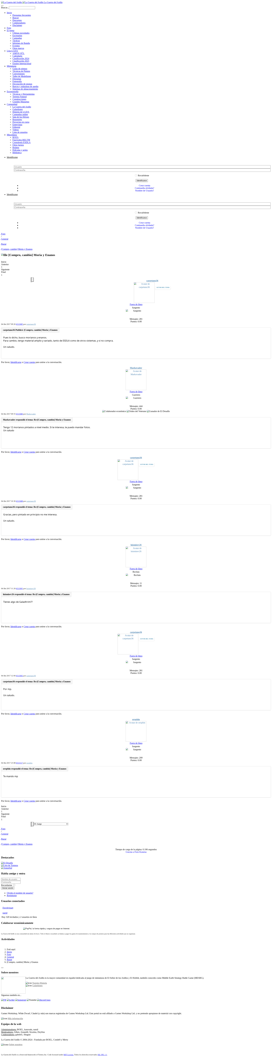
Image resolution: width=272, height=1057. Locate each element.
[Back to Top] (2, 967)
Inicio (9, 12)
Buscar (15, 18)
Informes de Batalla (21, 43)
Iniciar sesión (7, 888)
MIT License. (69, 1055)
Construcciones (19, 99)
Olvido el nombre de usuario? (20, 893)
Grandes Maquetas (20, 101)
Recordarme (6, 885)
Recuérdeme (143, 175)
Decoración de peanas (22, 84)
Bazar (3, 244)
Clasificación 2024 (20, 58)
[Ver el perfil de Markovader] (136, 374)
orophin (136, 719)
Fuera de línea (136, 304)
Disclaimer (17, 25)
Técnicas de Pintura (21, 71)
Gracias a (130, 852)
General (4, 239)
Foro (9, 28)
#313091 (19, 588)
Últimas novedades (20, 33)
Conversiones (18, 74)
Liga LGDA (12, 51)
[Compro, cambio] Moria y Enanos (16, 249)
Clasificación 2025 (20, 61)
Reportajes (17, 119)
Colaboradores (19, 23)
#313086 (19, 414)
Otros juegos (18, 145)
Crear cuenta (144, 185)
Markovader (136, 368)
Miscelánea (12, 135)
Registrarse (12, 895)
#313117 (19, 763)
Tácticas (16, 40)
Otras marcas (18, 48)
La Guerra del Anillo (21, 107)
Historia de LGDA (20, 112)
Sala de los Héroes (20, 117)
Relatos (15, 147)
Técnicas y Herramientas (23, 94)
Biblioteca (17, 152)
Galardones (17, 109)
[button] (12, 157)
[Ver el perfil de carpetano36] (144, 287)
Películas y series (20, 150)
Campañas (17, 38)
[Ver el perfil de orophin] (136, 722)
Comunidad (12, 104)
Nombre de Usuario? (144, 190)
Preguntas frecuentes (21, 15)
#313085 (19, 324)
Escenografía (12, 91)
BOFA (15, 137)
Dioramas (16, 79)
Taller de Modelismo (21, 76)
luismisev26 (136, 545)
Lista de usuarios (19, 132)
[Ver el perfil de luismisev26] (136, 551)
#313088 (19, 501)
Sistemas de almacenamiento (25, 89)
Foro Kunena (140, 852)
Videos (15, 129)
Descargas (17, 20)
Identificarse (142, 181)
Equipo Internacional (21, 63)
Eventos (16, 46)
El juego (10, 30)
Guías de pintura (19, 68)
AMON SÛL (18, 53)
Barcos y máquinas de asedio (25, 86)
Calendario (17, 56)
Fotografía (17, 81)
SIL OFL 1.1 (102, 1055)
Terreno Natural (19, 96)
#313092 (19, 676)
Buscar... (5, 7)
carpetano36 (152, 280)
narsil (5, 913)
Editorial (16, 127)
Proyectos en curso (20, 122)
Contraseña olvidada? (144, 188)
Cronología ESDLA (21, 142)
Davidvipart (8, 908)
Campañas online (20, 114)
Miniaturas (11, 66)
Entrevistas (17, 124)
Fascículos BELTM (21, 140)
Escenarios (17, 35)
